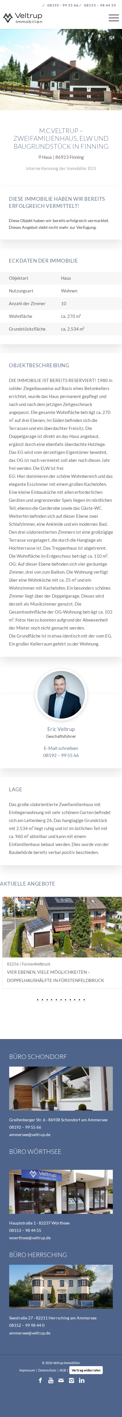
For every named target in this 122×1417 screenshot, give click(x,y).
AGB (63, 1370)
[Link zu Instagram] (71, 1380)
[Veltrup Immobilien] (49, 16)
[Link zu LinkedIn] (81, 1380)
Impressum (27, 1370)
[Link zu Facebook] (40, 1380)
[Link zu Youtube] (50, 1380)
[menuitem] (111, 18)
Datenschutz (47, 1370)
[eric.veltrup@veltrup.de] (61, 748)
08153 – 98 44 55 (100, 5)
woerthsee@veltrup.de (30, 1237)
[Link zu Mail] (61, 1380)
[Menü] (111, 18)
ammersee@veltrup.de (29, 1134)
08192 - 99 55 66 (62, 5)
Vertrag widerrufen (86, 1370)
